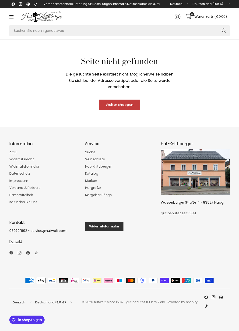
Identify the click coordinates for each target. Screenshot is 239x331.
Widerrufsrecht (21, 159)
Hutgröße (93, 187)
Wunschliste (95, 159)
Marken (91, 180)
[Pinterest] (28, 4)
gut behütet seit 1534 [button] (178, 213)
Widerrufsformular (24, 166)
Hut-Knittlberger (98, 166)
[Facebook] (13, 4)
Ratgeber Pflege (98, 195)
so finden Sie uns (23, 202)
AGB (13, 152)
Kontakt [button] (15, 241)
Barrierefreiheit (21, 195)
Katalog (91, 173)
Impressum (18, 180)
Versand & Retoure (25, 187)
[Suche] (224, 30)
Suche (90, 152)
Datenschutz (19, 173)
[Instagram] (20, 4)
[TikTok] (35, 4)
